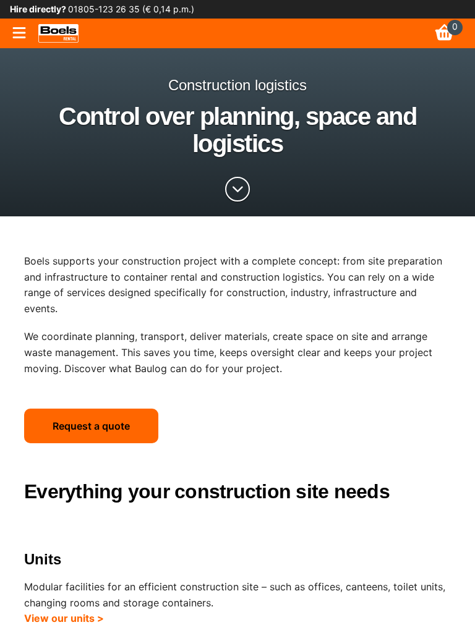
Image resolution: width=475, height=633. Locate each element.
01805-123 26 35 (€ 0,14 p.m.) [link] (130, 9)
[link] (58, 33)
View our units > (64, 618)
